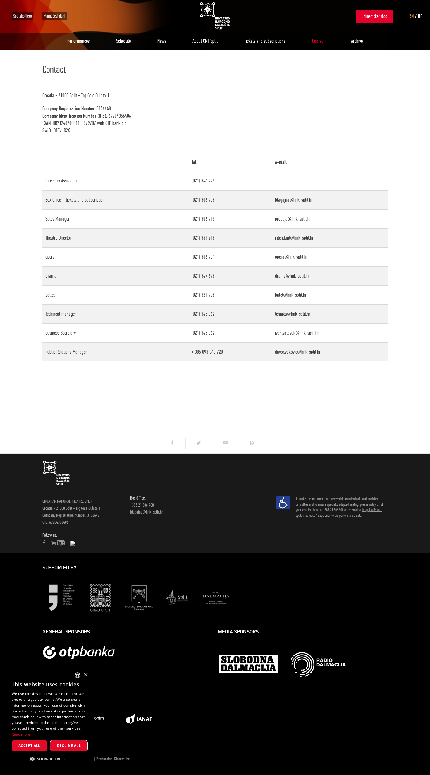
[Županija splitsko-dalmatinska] (139, 597)
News (161, 41)
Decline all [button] (69, 745)
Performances (78, 41)
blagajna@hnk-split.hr (146, 512)
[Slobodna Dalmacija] (249, 664)
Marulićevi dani (54, 16)
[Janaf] (139, 719)
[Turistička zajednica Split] (177, 597)
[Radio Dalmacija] (318, 664)
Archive (357, 41)
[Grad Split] (100, 597)
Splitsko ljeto (22, 16)
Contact (318, 41)
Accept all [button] (29, 745)
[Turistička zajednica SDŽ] (216, 597)
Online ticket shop (374, 16)
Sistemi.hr (122, 759)
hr (420, 16)
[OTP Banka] (81, 652)
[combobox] (77, 675)
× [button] (85, 675)
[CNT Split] (215, 16)
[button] (50, 759)
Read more (21, 734)
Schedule (123, 41)
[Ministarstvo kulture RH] (61, 597)
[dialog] (50, 718)
